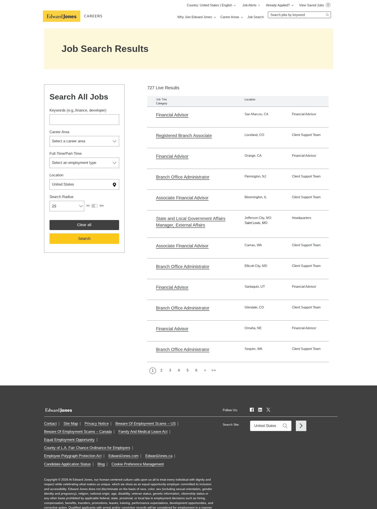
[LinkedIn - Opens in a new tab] (260, 410)
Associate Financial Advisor (182, 197)
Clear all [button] (84, 225)
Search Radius (62, 197)
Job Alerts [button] (249, 5)
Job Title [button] (161, 99)
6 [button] (196, 370)
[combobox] (299, 15)
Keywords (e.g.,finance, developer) (78, 110)
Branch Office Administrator (182, 177)
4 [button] (179, 370)
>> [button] (213, 370)
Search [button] (84, 238)
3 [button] (170, 370)
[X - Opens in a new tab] (268, 410)
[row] (238, 117)
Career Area (59, 132)
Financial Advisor (172, 114)
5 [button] (188, 370)
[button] (212, 5)
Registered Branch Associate (184, 135)
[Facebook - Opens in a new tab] (252, 410)
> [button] (205, 370)
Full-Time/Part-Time (66, 153)
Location (56, 175)
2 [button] (161, 370)
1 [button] (153, 370)
